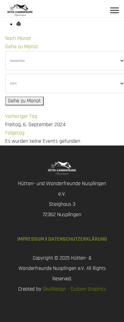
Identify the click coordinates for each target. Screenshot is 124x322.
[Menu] (114, 10)
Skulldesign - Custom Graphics (74, 289)
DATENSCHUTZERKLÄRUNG (77, 239)
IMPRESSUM (31, 239)
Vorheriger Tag (21, 116)
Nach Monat (18, 38)
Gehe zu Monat (21, 46)
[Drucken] (18, 24)
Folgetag (14, 133)
